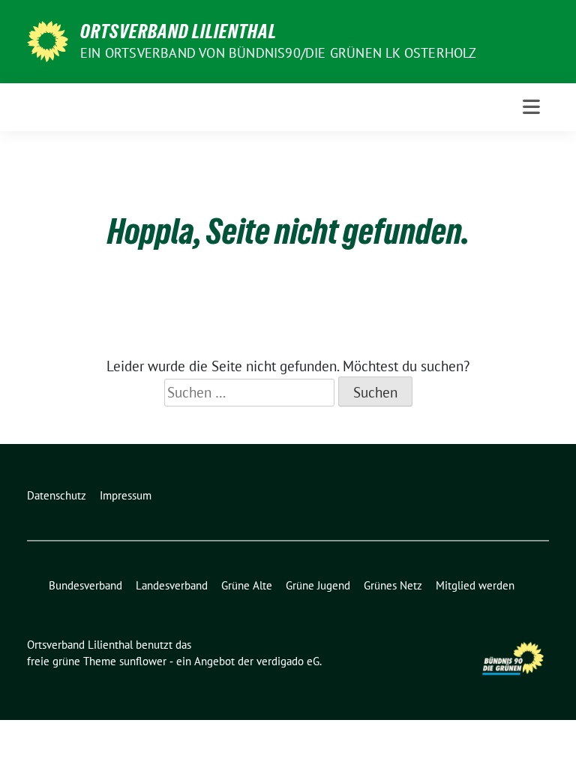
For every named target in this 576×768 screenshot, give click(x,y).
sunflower (142, 661)
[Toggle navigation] (531, 107)
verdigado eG (288, 661)
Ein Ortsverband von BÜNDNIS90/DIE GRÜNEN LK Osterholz (278, 53)
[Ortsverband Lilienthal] (47, 40)
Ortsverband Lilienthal (178, 31)
